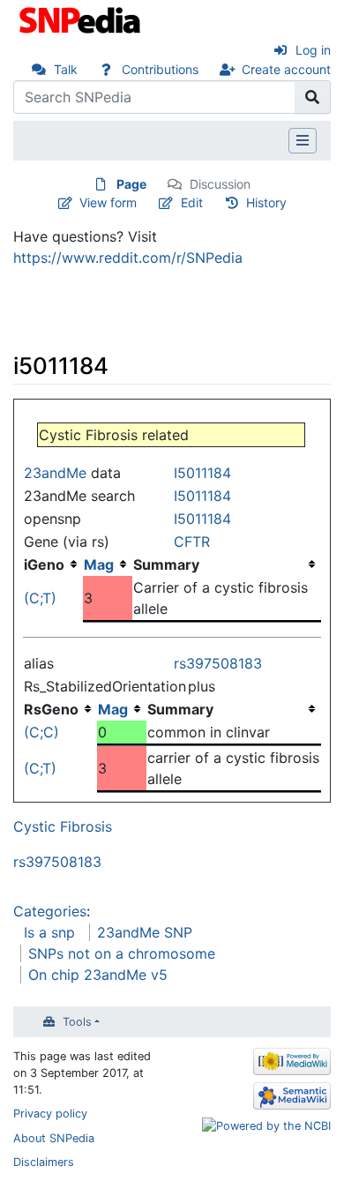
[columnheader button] (107, 564)
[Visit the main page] (81, 18)
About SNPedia (53, 1138)
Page (131, 183)
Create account (286, 69)
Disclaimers (43, 1162)
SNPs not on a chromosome (121, 953)
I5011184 (202, 473)
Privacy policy (50, 1113)
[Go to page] (313, 97)
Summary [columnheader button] (166, 564)
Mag (99, 564)
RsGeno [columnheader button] (51, 709)
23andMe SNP (144, 932)
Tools (77, 1021)
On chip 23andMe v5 (98, 974)
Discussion (220, 183)
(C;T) (40, 598)
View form (108, 202)
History (266, 202)
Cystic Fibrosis (62, 826)
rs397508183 (218, 663)
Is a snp (49, 932)
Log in (313, 49)
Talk (66, 69)
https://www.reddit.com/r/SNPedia (128, 257)
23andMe (55, 473)
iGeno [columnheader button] (44, 564)
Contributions (160, 69)
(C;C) (41, 732)
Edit (192, 202)
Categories (49, 911)
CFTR (192, 541)
